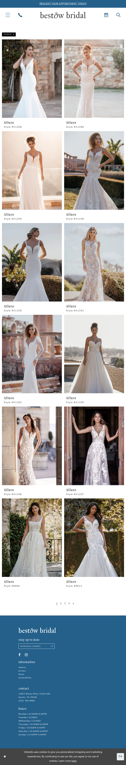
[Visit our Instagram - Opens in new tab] (26, 655)
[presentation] (32, 78)
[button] (9, 34)
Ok (120, 756)
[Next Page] (73, 604)
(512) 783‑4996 (27, 701)
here (74, 761)
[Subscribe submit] (52, 646)
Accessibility (25, 678)
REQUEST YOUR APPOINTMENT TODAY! (63, 4)
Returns (22, 667)
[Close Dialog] (5, 757)
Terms (21, 674)
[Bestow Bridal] (63, 15)
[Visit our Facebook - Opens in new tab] (20, 655)
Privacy (22, 671)
